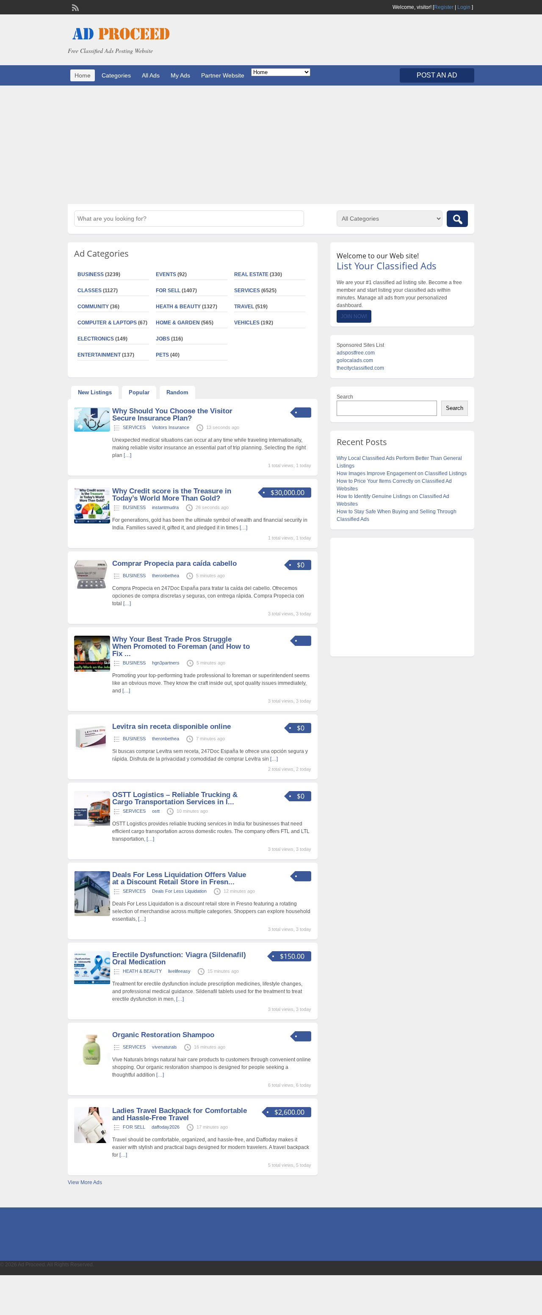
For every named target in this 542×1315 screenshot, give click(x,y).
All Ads (151, 75)
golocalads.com (355, 360)
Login (463, 7)
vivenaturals (164, 1046)
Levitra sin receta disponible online (171, 727)
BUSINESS (90, 274)
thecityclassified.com (360, 368)
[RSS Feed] (74, 6)
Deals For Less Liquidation (179, 891)
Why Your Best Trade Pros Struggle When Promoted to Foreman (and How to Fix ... (181, 646)
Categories (116, 75)
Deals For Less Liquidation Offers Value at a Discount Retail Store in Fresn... (179, 878)
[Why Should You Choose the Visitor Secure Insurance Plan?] (92, 430)
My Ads (180, 75)
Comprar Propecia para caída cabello (174, 563)
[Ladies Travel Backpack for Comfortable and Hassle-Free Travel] (92, 1141)
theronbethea (165, 575)
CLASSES (89, 290)
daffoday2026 (166, 1127)
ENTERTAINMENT (99, 355)
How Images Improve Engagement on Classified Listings (402, 473)
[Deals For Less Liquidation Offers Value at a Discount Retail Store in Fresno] (92, 914)
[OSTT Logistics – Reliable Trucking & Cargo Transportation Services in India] (92, 825)
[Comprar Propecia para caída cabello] (90, 587)
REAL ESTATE (251, 274)
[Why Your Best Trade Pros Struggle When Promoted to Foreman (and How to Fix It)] (92, 670)
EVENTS (166, 274)
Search (345, 397)
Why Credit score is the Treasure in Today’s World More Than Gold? (171, 494)
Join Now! (354, 316)
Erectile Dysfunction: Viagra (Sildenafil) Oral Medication (179, 958)
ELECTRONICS (95, 339)
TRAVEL (244, 307)
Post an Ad (437, 75)
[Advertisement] (271, 145)
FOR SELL (168, 290)
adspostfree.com (356, 353)
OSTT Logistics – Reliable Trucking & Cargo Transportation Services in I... (175, 798)
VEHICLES (247, 323)
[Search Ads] (457, 218)
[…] (127, 455)
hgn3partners (166, 662)
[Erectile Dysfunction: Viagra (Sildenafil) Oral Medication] (92, 983)
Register (444, 7)
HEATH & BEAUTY (178, 307)
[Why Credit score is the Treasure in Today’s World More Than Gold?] (92, 522)
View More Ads (85, 1182)
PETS (162, 355)
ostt (156, 811)
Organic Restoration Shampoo (163, 1035)
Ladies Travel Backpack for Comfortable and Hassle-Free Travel (179, 1114)
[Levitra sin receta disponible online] (90, 750)
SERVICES (247, 290)
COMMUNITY (93, 307)
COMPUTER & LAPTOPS (107, 323)
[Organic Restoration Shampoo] (92, 1066)
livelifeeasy (179, 971)
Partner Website (222, 75)
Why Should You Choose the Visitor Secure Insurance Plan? (172, 414)
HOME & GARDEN (178, 323)
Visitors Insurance (170, 427)
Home (83, 75)
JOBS (163, 339)
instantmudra (165, 507)
